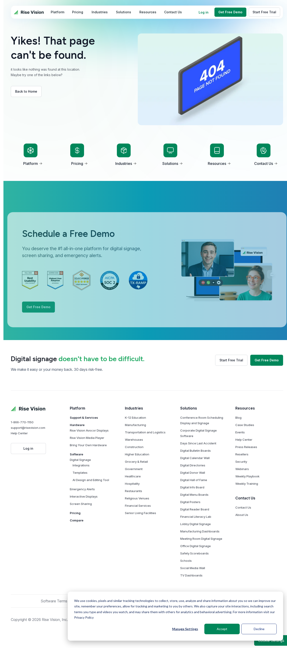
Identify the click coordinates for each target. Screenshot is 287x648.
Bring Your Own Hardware (88, 445)
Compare (76, 520)
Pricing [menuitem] (77, 12)
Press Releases (246, 447)
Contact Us (243, 507)
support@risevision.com (28, 427)
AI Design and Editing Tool (91, 480)
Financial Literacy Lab (195, 516)
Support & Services (84, 417)
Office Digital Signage (195, 546)
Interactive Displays (84, 496)
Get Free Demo (230, 12)
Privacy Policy (84, 617)
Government (134, 469)
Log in (203, 12)
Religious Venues (137, 498)
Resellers (241, 454)
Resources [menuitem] (147, 12)
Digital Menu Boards (194, 494)
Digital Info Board (192, 487)
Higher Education (137, 454)
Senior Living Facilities (140, 513)
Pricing (75, 513)
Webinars (242, 469)
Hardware (77, 425)
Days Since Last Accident (198, 443)
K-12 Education (135, 417)
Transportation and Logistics (145, 432)
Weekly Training (246, 483)
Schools (186, 560)
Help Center (19, 433)
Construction (134, 447)
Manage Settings (185, 629)
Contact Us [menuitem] (173, 12)
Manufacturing (135, 425)
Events (240, 432)
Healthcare (133, 476)
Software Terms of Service (63, 601)
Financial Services (138, 505)
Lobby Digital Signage (195, 524)
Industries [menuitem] (100, 12)
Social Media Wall (192, 568)
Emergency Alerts (82, 489)
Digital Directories (192, 465)
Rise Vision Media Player (87, 438)
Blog (238, 417)
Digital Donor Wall (192, 472)
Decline (259, 629)
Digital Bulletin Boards (195, 450)
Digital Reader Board (194, 509)
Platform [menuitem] (57, 12)
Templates (80, 472)
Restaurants (133, 491)
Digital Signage (80, 460)
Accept (222, 629)
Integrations (81, 465)
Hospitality (132, 483)
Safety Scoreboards (194, 553)
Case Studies (244, 425)
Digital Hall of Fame (193, 480)
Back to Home (26, 91)
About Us (241, 515)
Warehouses (134, 439)
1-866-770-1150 (22, 422)
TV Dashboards (191, 575)
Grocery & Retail (136, 461)
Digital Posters (190, 502)
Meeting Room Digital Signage (201, 538)
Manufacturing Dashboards (199, 531)
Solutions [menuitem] (123, 12)
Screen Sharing (81, 504)
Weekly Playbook (247, 476)
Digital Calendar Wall (195, 458)
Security (241, 461)
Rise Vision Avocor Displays (89, 430)
